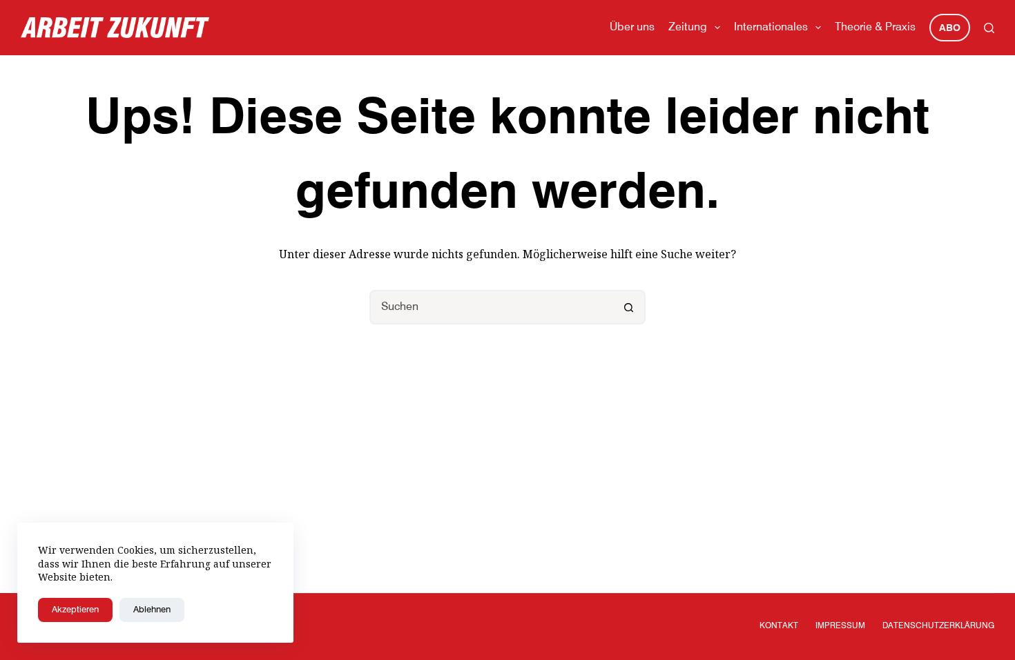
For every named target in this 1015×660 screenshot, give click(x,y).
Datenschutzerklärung (938, 626)
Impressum (840, 626)
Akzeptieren (75, 609)
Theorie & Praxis (875, 27)
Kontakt (779, 626)
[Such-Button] (628, 307)
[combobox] (491, 307)
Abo (949, 28)
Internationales (771, 27)
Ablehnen (152, 609)
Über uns (632, 27)
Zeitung (687, 27)
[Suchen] (989, 28)
